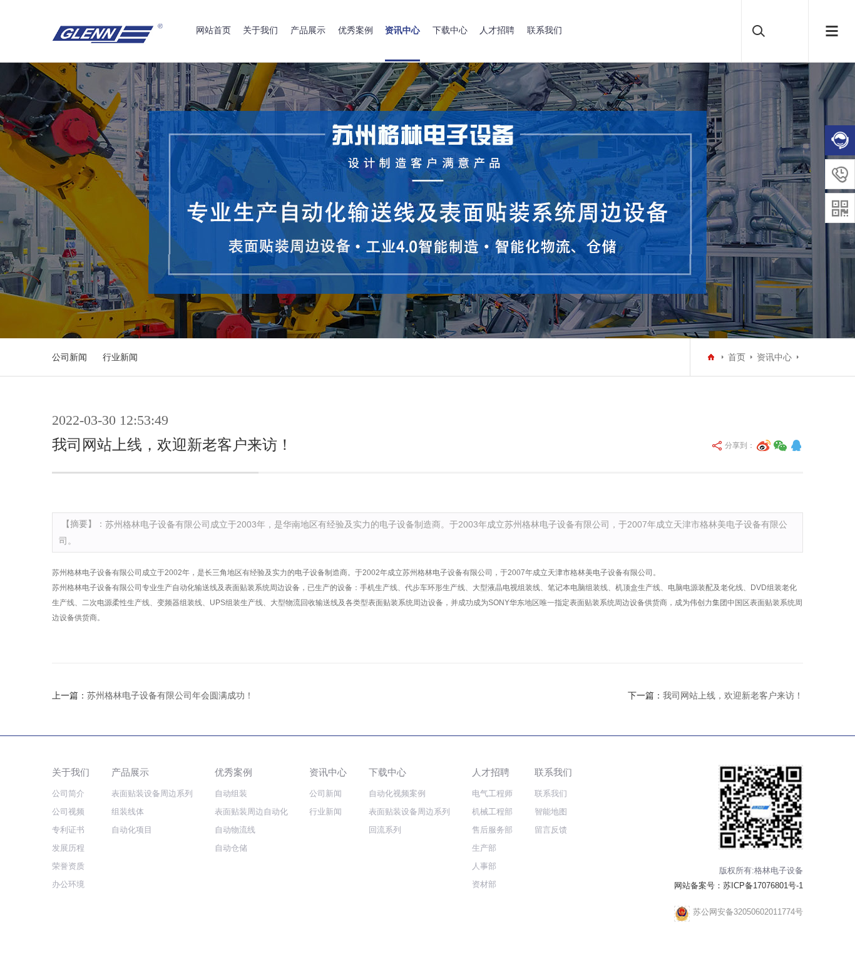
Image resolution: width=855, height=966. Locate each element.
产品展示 (307, 30)
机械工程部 (492, 811)
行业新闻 (120, 357)
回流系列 (385, 829)
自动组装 (231, 793)
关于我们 (260, 30)
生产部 (484, 848)
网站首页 (213, 30)
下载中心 (450, 30)
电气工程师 (492, 793)
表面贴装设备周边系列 (152, 793)
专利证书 (68, 829)
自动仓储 (231, 848)
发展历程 (68, 848)
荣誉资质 (68, 866)
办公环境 (68, 884)
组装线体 (127, 811)
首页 (736, 357)
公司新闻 (69, 357)
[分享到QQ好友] (796, 445)
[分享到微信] (780, 445)
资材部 (484, 884)
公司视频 (68, 811)
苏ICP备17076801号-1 (763, 885)
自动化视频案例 (397, 793)
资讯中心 (402, 30)
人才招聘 (497, 30)
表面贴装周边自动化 (251, 811)
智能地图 (551, 811)
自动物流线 (235, 829)
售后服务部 (492, 829)
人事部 (484, 866)
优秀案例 (355, 30)
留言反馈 (551, 829)
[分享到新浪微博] (764, 445)
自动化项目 (131, 829)
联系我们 (544, 30)
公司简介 (68, 793)
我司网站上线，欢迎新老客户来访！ (733, 695)
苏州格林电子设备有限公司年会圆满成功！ (170, 695)
